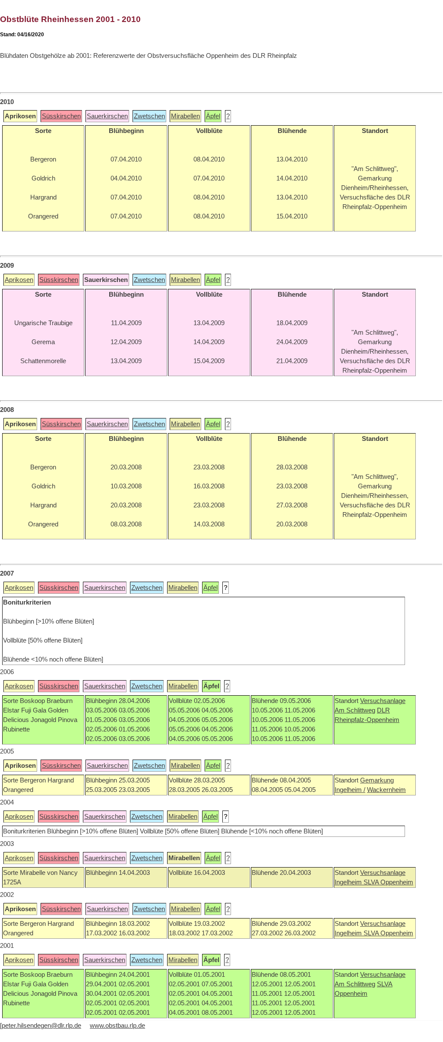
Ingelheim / (350, 789)
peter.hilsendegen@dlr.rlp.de (41, 1025)
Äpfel (213, 116)
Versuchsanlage (382, 700)
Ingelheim (349, 882)
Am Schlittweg (355, 710)
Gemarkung (377, 780)
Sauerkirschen (107, 116)
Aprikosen (19, 279)
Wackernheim (386, 789)
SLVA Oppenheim (388, 882)
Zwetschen (149, 116)
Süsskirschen (61, 116)
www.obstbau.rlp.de (117, 1025)
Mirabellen (185, 116)
